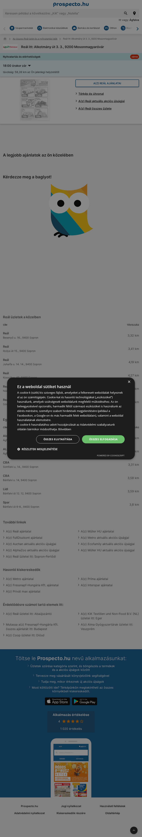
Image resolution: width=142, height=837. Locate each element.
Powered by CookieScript (110, 455)
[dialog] (71, 419)
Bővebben (64, 429)
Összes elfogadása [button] (103, 439)
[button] (37, 449)
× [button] (129, 382)
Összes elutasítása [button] (57, 439)
